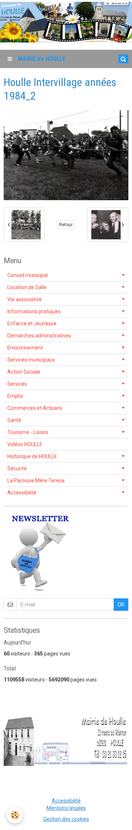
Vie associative (24, 299)
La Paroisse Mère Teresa (36, 480)
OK (121, 604)
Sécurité (17, 468)
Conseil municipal (27, 275)
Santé (14, 420)
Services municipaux (31, 360)
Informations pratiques (33, 311)
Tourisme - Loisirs (27, 432)
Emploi (15, 396)
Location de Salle (27, 287)
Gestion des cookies (66, 819)
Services (17, 384)
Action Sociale (23, 372)
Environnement (25, 348)
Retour (66, 224)
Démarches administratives (39, 336)
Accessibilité (21, 493)
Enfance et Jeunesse (31, 323)
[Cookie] (15, 815)
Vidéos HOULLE (25, 444)
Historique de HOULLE (32, 456)
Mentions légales (66, 808)
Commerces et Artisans (34, 408)
